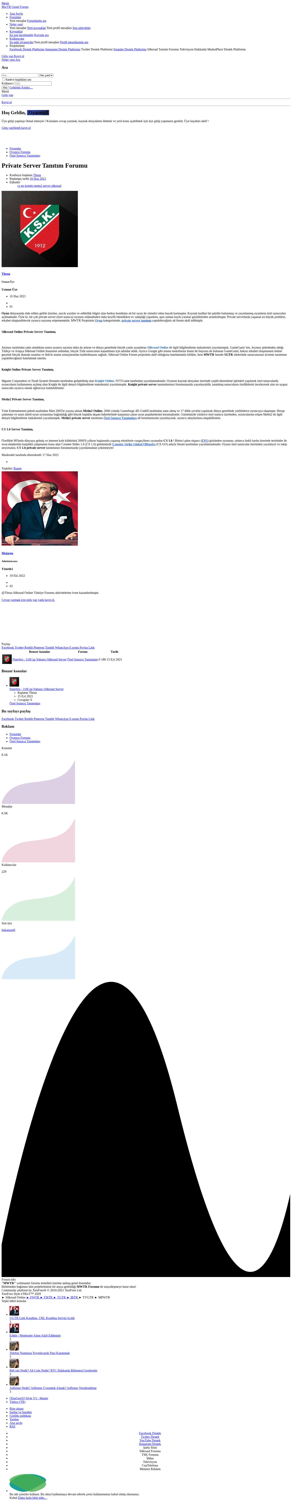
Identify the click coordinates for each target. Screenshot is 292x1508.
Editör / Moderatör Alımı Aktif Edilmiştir (35, 1335)
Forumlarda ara (36, 20)
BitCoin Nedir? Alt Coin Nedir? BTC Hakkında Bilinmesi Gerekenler (53, 1370)
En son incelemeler (21, 35)
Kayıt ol (7, 102)
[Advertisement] (146, 136)
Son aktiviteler (82, 28)
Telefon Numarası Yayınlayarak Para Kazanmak (40, 1353)
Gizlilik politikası (20, 1415)
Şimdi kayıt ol (22, 127)
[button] (5, 3)
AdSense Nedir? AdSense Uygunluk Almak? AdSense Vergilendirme (53, 1388)
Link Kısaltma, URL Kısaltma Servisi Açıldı (42, 1318)
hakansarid (8, 930)
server (47, 185)
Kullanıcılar (17, 38)
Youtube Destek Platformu (129, 49)
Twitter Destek (150, 1436)
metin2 (38, 185)
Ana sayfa (16, 1423)
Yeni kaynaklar (36, 28)
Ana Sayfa (16, 13)
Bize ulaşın (16, 1408)
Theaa (37, 175)
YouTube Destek (150, 1440)
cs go (21, 185)
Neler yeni (16, 24)
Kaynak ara (41, 35)
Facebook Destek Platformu (27, 49)
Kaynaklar (16, 31)
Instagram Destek (150, 1444)
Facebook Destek (150, 1433)
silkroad (56, 185)
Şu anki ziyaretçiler (22, 42)
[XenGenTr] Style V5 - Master (29, 1398)
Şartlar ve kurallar (21, 1412)
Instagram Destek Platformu (62, 49)
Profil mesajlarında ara (74, 42)
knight (29, 185)
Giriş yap (7, 95)
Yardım (14, 1419)
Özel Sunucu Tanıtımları (82, 659)
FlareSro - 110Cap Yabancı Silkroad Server (40, 659)
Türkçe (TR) (17, 1402)
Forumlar (15, 17)
